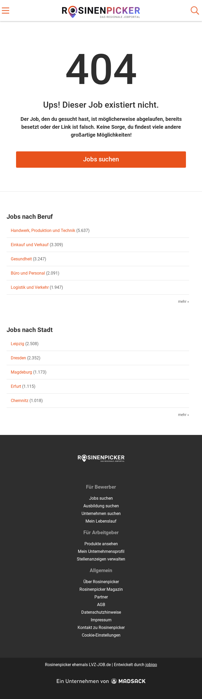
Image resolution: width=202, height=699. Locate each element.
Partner (101, 596)
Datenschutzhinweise (101, 612)
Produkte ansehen (101, 543)
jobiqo (151, 664)
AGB (101, 604)
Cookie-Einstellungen (101, 635)
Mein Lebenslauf (101, 521)
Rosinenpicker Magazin (101, 589)
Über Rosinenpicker (101, 581)
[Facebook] (97, 473)
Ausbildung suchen (101, 505)
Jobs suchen (101, 159)
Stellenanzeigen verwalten (101, 559)
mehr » (183, 301)
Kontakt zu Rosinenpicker (101, 627)
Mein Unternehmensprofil (101, 551)
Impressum (101, 619)
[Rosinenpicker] (101, 10)
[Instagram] (106, 473)
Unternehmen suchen (101, 513)
